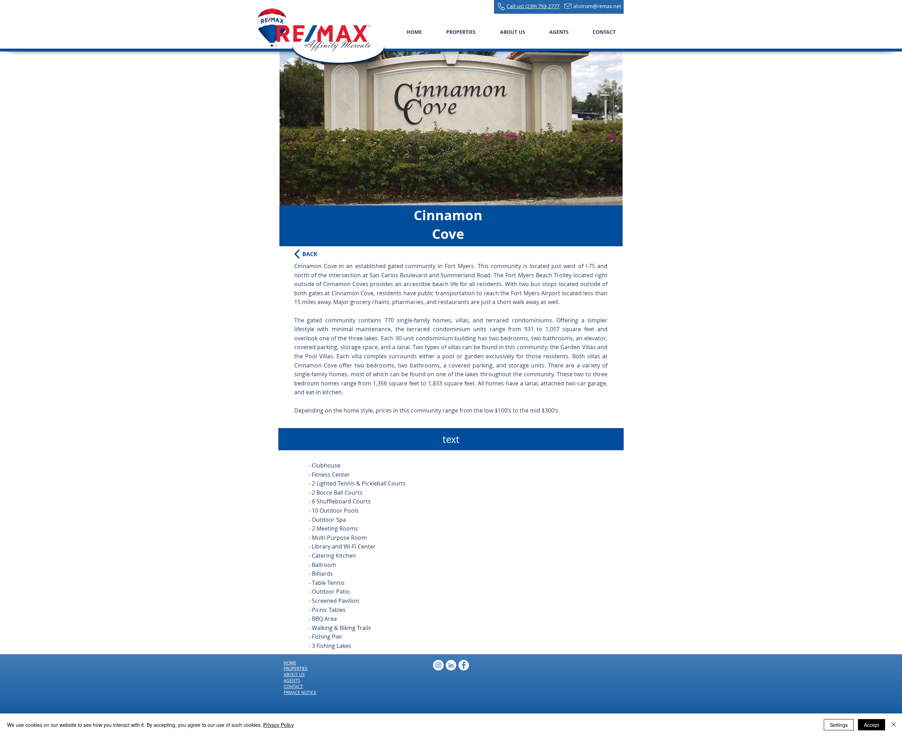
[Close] (893, 724)
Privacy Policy (278, 724)
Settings (839, 724)
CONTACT (293, 686)
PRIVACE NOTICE (300, 692)
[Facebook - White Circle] (463, 665)
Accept (871, 724)
